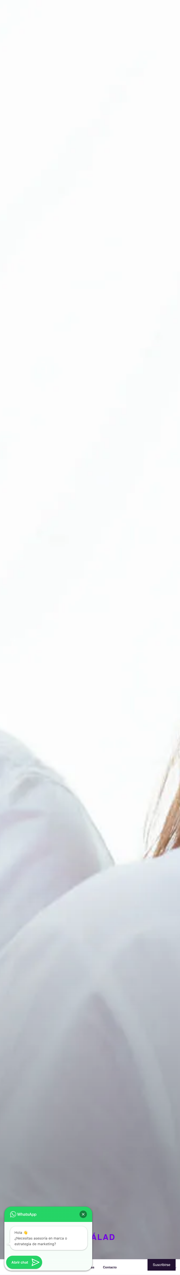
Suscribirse (161, 1264)
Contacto (110, 1267)
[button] (83, 1214)
